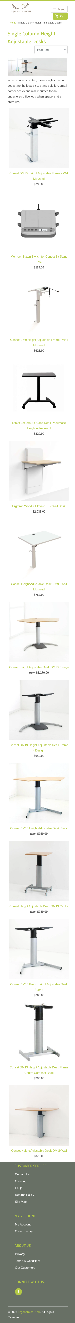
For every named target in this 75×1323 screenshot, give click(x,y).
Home (13, 22)
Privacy (20, 1254)
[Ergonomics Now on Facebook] (18, 1291)
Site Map (21, 1201)
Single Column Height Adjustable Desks (31, 37)
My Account (23, 1224)
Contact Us (22, 1174)
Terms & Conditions (28, 1260)
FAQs (19, 1188)
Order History (24, 1231)
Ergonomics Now (29, 1312)
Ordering (20, 1181)
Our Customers (25, 1267)
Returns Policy (24, 1195)
